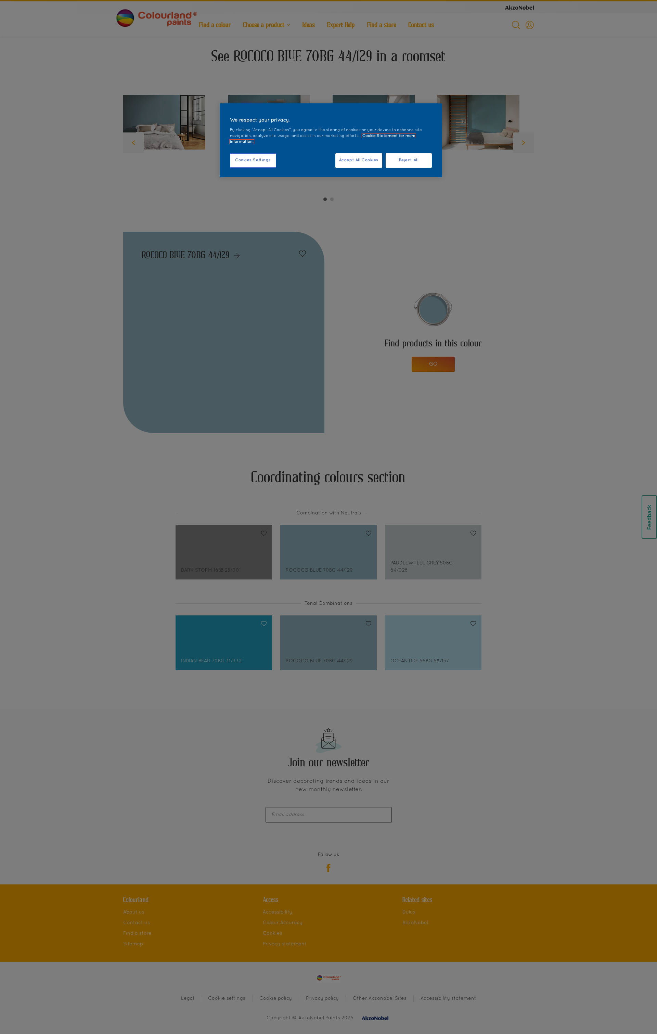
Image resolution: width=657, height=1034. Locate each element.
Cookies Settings (253, 160)
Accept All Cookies (358, 160)
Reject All (409, 160)
